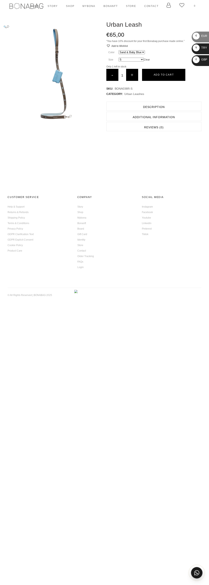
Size (110, 59)
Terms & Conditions (18, 223)
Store (80, 245)
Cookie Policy (15, 245)
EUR (201, 35)
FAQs (80, 261)
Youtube (146, 217)
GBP (201, 59)
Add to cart (164, 74)
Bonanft (81, 223)
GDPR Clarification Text (21, 234)
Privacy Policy (15, 228)
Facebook (147, 212)
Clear (147, 59)
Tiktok (145, 234)
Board (80, 228)
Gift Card (82, 234)
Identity (81, 239)
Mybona (81, 217)
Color (111, 52)
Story (80, 206)
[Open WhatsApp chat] (196, 572)
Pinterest (147, 228)
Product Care (15, 250)
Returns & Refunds (18, 212)
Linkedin (146, 223)
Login (80, 267)
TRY (201, 47)
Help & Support (16, 206)
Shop (80, 212)
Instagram (147, 206)
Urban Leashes (134, 94)
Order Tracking (85, 256)
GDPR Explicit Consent (20, 239)
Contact (81, 250)
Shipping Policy (16, 217)
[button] (51, 27)
